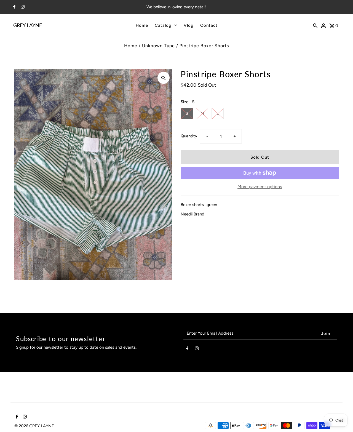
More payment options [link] (259, 186)
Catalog (163, 25)
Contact (209, 25)
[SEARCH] (315, 25)
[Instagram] (22, 7)
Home (142, 25)
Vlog (189, 25)
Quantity (189, 136)
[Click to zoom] (163, 78)
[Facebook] (13, 7)
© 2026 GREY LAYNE (34, 425)
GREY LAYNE (27, 25)
